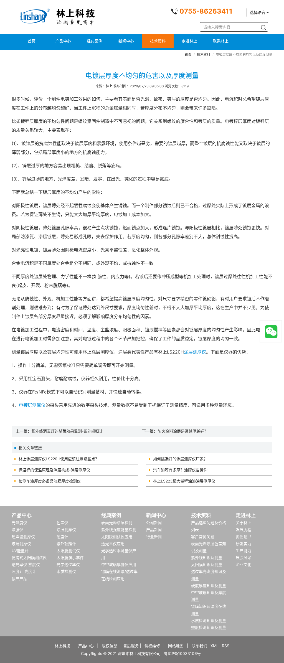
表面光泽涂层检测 (116, 522)
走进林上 (189, 41)
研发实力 (243, 543)
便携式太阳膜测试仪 (29, 557)
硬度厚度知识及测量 (208, 585)
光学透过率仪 (68, 564)
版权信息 (109, 645)
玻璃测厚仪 (21, 543)
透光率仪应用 (113, 543)
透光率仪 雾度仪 (26, 564)
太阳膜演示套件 (70, 557)
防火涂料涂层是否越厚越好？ (183, 431)
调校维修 (152, 645)
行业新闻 (154, 536)
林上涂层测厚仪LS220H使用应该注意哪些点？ (59, 458)
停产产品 (19, 578)
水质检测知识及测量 (208, 620)
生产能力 (243, 550)
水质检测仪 (66, 571)
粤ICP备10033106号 (182, 653)
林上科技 (62, 645)
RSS (225, 645)
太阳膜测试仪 (68, 550)
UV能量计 (20, 550)
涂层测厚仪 (195, 352)
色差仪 (62, 522)
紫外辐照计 (66, 543)
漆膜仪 (17, 529)
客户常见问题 (202, 536)
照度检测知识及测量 (208, 627)
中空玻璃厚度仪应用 (118, 564)
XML (215, 645)
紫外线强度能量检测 (118, 529)
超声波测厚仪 (23, 536)
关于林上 (243, 522)
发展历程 (243, 529)
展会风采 (243, 557)
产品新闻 (154, 529)
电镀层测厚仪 (32, 405)
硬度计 (62, 536)
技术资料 (158, 41)
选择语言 (258, 12)
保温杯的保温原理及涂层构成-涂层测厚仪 (54, 470)
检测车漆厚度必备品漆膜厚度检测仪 (50, 481)
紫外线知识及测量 (206, 557)
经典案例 (94, 41)
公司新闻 (154, 522)
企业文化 (243, 564)
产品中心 (63, 41)
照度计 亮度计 (24, 571)
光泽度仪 (19, 522)
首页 (32, 41)
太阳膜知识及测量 (206, 564)
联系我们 (199, 645)
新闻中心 (126, 41)
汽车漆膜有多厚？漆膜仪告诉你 (180, 470)
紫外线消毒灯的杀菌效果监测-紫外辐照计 (67, 431)
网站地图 (176, 645)
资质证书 (243, 536)
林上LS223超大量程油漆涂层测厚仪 (184, 481)
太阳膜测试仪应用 (116, 536)
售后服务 (131, 645)
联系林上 (221, 41)
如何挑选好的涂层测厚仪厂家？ (180, 458)
